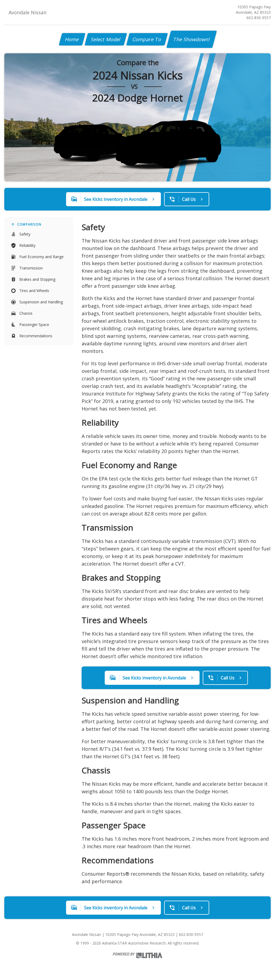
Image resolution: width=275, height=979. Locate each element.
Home (72, 39)
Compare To (147, 39)
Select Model (105, 39)
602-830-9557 (259, 17)
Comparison (29, 224)
